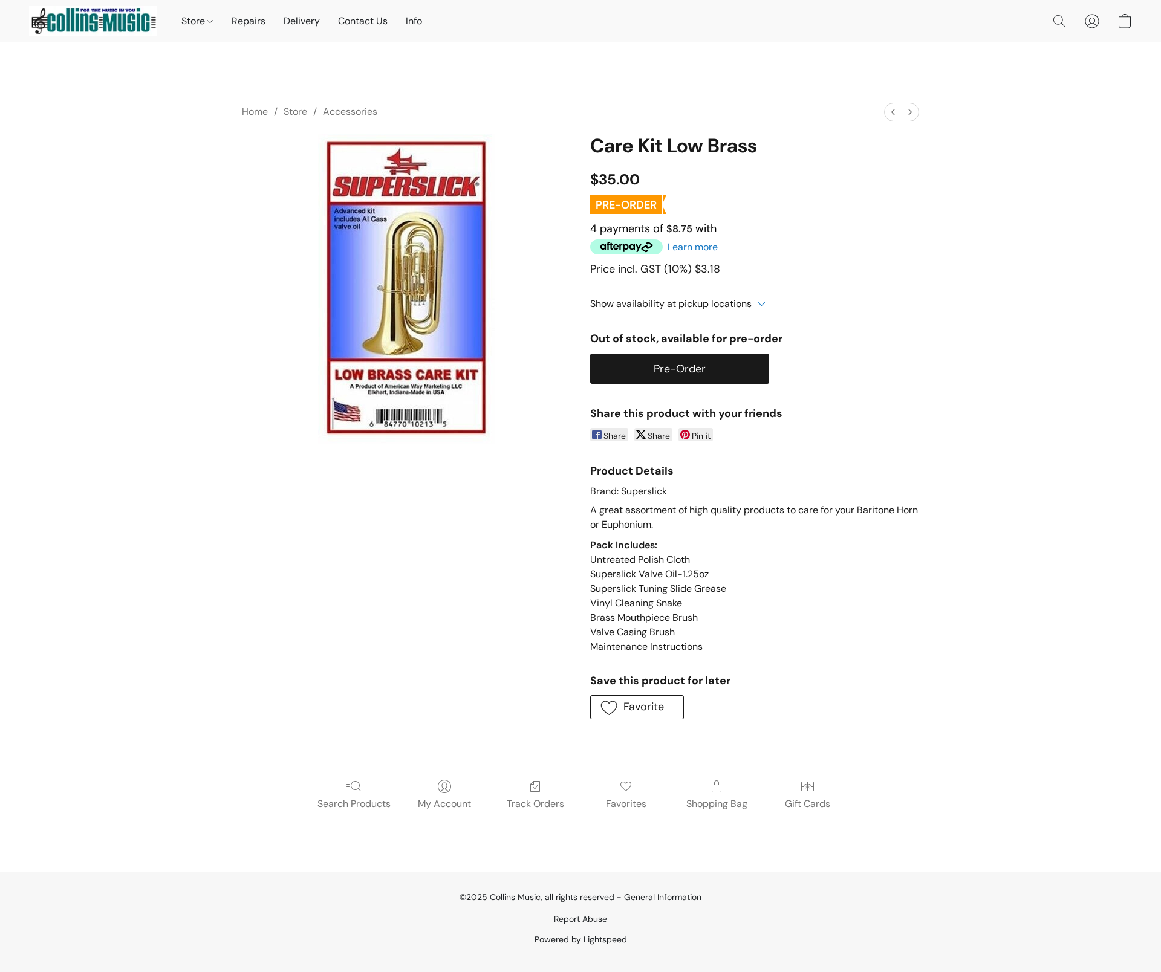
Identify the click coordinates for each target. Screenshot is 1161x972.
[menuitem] (893, 112)
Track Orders (535, 803)
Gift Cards (807, 803)
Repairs (248, 21)
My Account (444, 803)
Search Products (354, 803)
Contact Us (363, 21)
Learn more (693, 247)
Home (255, 111)
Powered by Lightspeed (581, 939)
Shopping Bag (716, 803)
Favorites (626, 803)
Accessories (350, 111)
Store (194, 21)
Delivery (302, 21)
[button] (93, 21)
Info (414, 21)
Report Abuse (580, 918)
